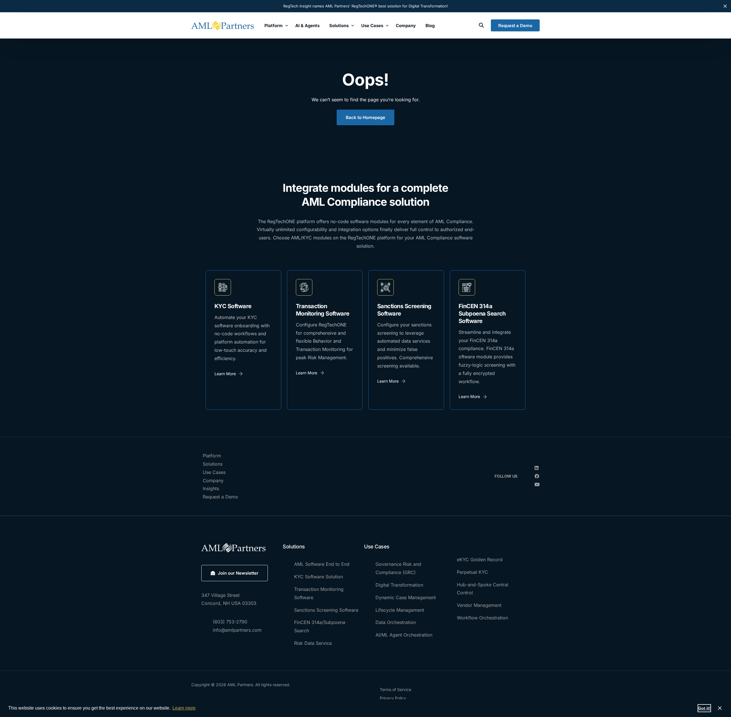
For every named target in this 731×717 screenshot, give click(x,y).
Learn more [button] (184, 708)
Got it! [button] (704, 708)
